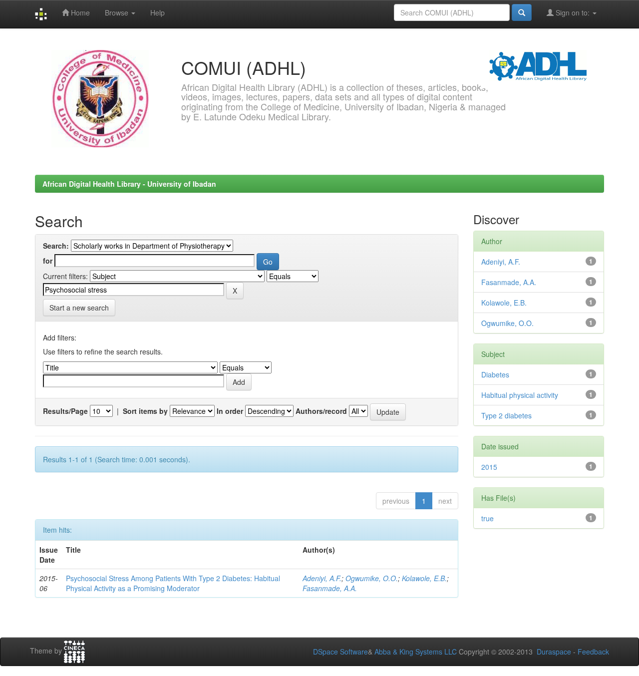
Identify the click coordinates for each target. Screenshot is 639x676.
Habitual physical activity (519, 395)
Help (157, 12)
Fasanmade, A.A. (330, 588)
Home (79, 12)
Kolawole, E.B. (424, 578)
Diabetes (495, 374)
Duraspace (554, 652)
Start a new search (79, 308)
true (487, 518)
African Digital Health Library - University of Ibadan (129, 184)
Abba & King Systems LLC (415, 652)
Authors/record (321, 411)
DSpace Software (340, 652)
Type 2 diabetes (506, 415)
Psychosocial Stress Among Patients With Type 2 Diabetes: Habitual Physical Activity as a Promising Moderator (173, 583)
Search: (56, 246)
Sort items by (145, 411)
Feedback (593, 652)
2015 (489, 467)
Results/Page (65, 411)
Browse (117, 12)
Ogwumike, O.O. (371, 578)
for (47, 261)
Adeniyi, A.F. (322, 578)
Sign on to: (573, 12)
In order (230, 411)
